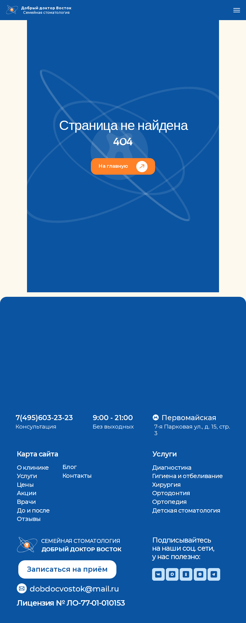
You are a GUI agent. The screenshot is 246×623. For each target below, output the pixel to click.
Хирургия (166, 484)
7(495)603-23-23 (44, 418)
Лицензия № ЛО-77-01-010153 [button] (70, 602)
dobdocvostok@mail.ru (74, 588)
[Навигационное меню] (236, 10)
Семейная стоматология (80, 541)
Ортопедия (169, 501)
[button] (67, 569)
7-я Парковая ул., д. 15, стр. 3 (192, 430)
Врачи (26, 501)
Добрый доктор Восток (81, 549)
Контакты (77, 475)
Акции (26, 493)
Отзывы (28, 518)
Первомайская (188, 418)
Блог (69, 467)
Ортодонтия (171, 493)
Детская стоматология (186, 510)
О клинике (33, 467)
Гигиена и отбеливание (187, 476)
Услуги (27, 476)
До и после (33, 510)
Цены (25, 484)
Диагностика (171, 467)
